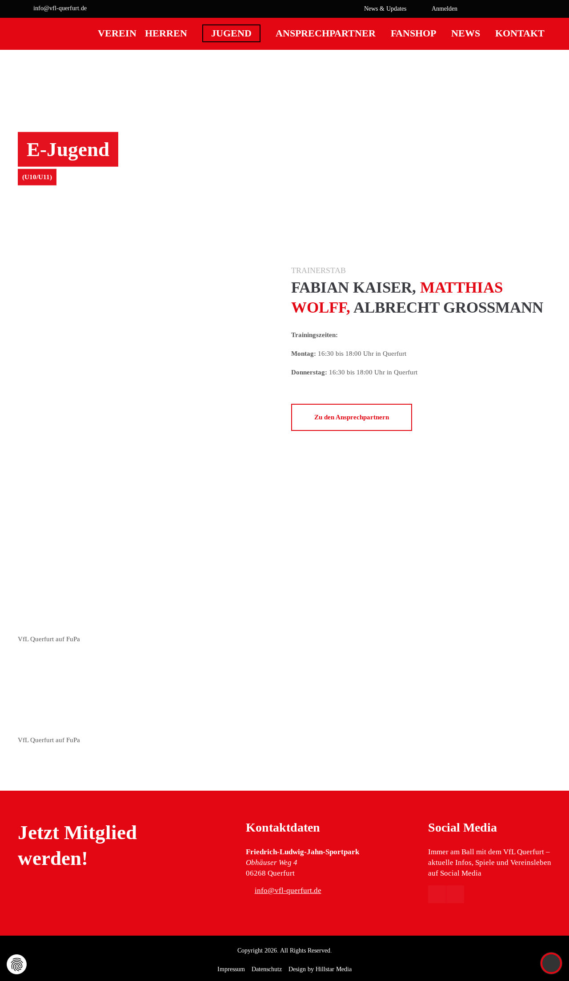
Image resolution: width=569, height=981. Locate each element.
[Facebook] (531, 8)
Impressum (231, 969)
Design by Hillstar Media (320, 969)
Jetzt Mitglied (77, 832)
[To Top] (551, 963)
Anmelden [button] (444, 8)
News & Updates (385, 8)
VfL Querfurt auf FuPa (49, 639)
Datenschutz (267, 969)
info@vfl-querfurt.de (60, 8)
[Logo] (44, 61)
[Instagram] (544, 8)
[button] (508, 8)
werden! (53, 858)
